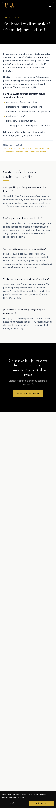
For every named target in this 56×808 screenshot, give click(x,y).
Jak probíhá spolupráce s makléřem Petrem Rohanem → (27, 148)
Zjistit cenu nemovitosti (28, 393)
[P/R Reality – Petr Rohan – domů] (9, 6)
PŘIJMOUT (41, 803)
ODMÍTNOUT (15, 803)
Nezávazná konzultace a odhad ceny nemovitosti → (25, 152)
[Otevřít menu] (50, 5)
